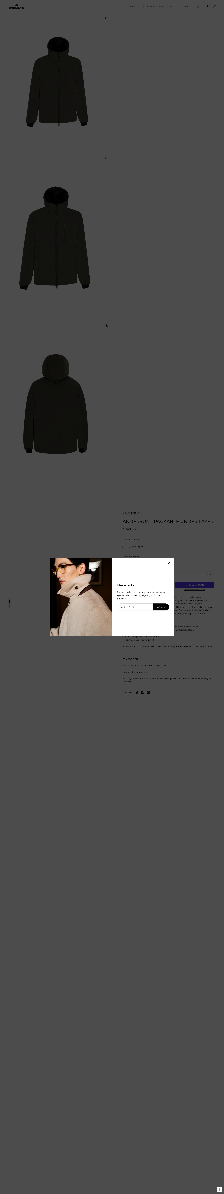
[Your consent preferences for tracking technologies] (219, 1189)
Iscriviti (161, 607)
